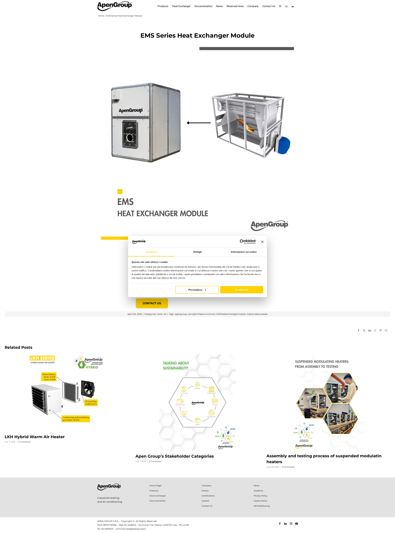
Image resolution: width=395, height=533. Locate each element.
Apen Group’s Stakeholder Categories (174, 456)
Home (101, 15)
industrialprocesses (257, 314)
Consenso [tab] (151, 252)
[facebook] (280, 523)
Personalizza (195, 289)
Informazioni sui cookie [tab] (243, 252)
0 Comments (24, 442)
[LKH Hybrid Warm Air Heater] (66, 355)
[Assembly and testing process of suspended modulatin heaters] (328, 355)
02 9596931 (107, 528)
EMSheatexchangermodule (231, 314)
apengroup (181, 314)
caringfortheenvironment (201, 314)
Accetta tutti (241, 289)
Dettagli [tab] (197, 252)
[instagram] (291, 523)
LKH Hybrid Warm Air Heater (35, 436)
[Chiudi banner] (262, 242)
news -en (161, 314)
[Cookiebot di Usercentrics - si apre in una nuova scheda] (242, 241)
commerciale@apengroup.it (131, 528)
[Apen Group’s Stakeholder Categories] (197, 355)
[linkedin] (285, 523)
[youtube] (296, 523)
